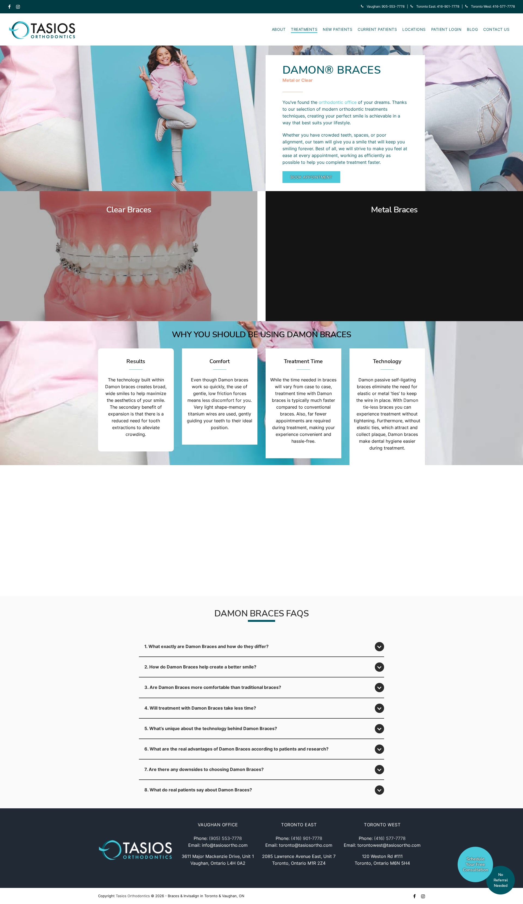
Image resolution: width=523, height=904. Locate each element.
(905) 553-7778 (225, 838)
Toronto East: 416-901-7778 (436, 6)
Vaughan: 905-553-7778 (384, 6)
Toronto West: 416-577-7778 (491, 6)
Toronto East (299, 824)
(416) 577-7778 (390, 838)
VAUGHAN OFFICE (218, 824)
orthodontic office (338, 102)
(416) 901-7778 (306, 838)
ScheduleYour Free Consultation (475, 864)
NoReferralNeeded (501, 880)
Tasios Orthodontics (133, 896)
